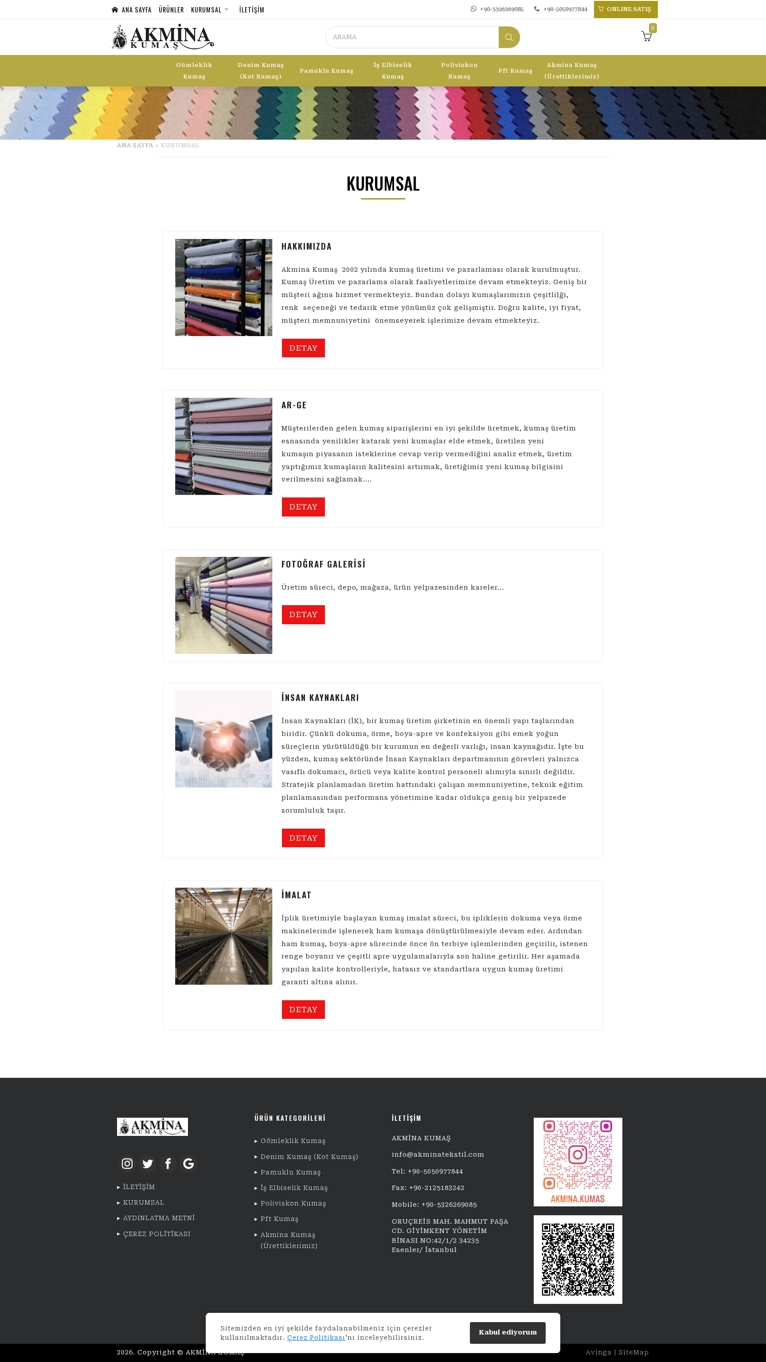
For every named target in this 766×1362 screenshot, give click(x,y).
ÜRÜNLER (171, 9)
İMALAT (296, 894)
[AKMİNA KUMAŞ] (163, 37)
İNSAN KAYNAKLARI (320, 697)
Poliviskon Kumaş (459, 71)
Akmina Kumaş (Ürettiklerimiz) (571, 71)
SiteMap (634, 1352)
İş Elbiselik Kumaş (393, 71)
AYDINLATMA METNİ (159, 1218)
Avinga (599, 1352)
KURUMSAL (206, 9)
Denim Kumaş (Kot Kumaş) (261, 71)
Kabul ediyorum (508, 1332)
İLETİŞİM (252, 9)
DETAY (303, 348)
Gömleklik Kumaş (194, 71)
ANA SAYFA (135, 9)
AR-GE (294, 404)
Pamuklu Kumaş (327, 70)
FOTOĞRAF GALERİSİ (323, 563)
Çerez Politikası (316, 1337)
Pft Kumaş (515, 70)
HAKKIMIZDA (306, 245)
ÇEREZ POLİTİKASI (157, 1234)
